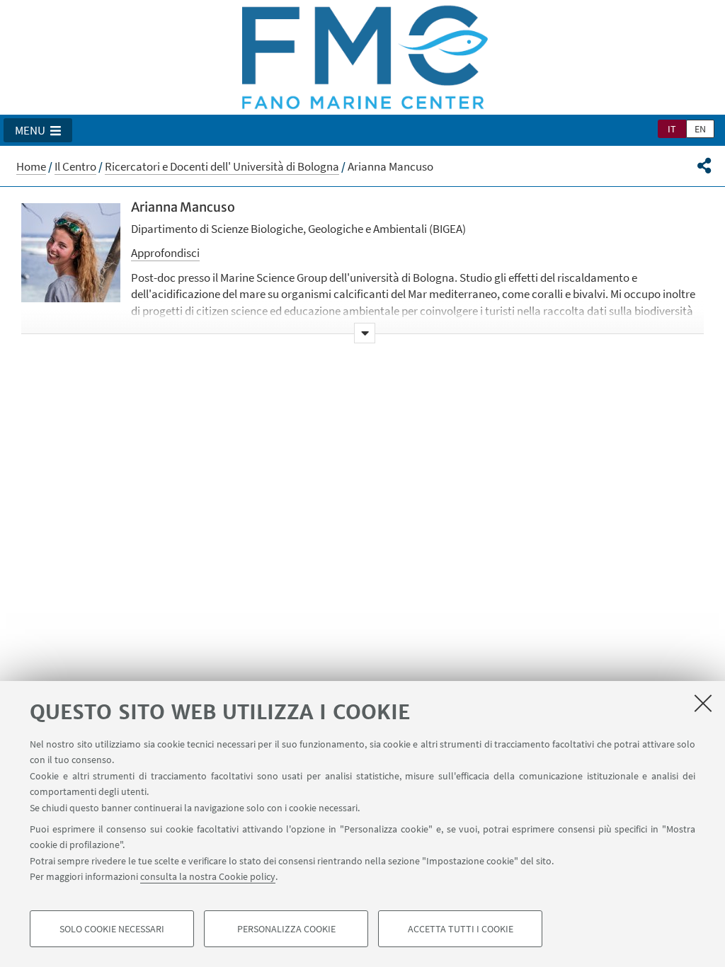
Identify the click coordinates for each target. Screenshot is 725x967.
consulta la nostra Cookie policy (207, 876)
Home (31, 166)
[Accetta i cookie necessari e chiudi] (703, 703)
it (672, 128)
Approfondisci (165, 253)
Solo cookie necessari (111, 928)
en (700, 128)
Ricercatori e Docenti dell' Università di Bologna (222, 166)
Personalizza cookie (286, 928)
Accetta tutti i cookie (460, 928)
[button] (38, 130)
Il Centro (75, 166)
